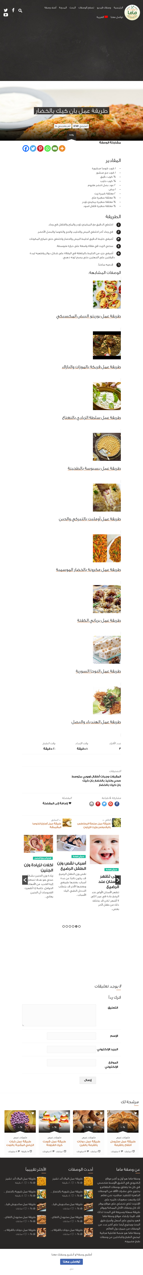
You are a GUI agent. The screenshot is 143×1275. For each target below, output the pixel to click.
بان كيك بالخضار (110, 785)
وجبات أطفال (100, 776)
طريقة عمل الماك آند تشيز (21, 1178)
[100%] (123, 1130)
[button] (25, 880)
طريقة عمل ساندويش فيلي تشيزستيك (19, 1204)
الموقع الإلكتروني (111, 1064)
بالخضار (99, 780)
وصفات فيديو (104, 7)
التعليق (113, 1007)
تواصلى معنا (71, 1261)
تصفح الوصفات (86, 7)
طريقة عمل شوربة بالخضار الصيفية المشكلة (19, 1191)
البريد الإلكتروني (107, 1049)
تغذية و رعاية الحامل (42, 858)
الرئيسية (118, 7)
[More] (62, 148)
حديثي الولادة (111, 870)
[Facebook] (26, 148)
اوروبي (87, 776)
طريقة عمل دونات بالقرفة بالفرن (19, 1230)
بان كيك (88, 780)
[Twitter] (33, 148)
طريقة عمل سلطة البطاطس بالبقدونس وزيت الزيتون (94, 823)
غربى (118, 1137)
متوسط (77, 776)
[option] (104, 875)
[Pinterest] (40, 148)
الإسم (114, 1036)
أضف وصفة (50, 7)
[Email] (55, 148)
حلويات (126, 1137)
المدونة (63, 7)
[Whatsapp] (47, 148)
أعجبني (81, 126)
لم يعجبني (62, 126)
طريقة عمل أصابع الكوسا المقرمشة (46, 823)
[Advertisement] (71, 53)
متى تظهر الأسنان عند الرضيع (108, 881)
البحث (72, 7)
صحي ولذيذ (113, 780)
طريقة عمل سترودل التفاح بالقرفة (19, 1217)
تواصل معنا (117, 17)
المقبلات (115, 776)
